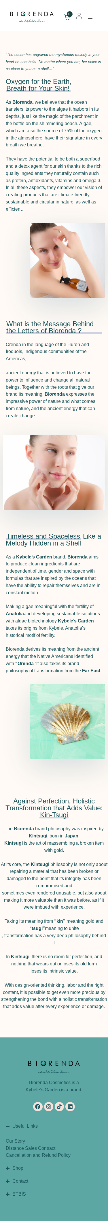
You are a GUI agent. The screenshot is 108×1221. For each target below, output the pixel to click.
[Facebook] (37, 1106)
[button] (90, 17)
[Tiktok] (59, 1106)
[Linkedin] (70, 1106)
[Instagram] (48, 1106)
